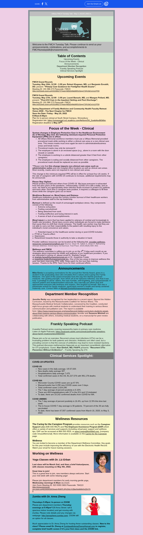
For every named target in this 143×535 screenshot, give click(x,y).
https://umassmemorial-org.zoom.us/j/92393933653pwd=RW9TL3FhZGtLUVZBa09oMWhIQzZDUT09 (61, 489)
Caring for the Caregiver (96, 434)
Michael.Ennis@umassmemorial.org (76, 288)
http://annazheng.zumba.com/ (55, 515)
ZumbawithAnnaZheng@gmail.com (79, 526)
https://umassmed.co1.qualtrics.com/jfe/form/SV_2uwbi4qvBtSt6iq (77, 120)
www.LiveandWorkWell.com (87, 431)
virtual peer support (86, 429)
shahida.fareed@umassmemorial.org (51, 257)
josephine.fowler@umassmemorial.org (52, 259)
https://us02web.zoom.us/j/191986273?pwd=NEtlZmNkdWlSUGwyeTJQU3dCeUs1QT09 (65, 91)
